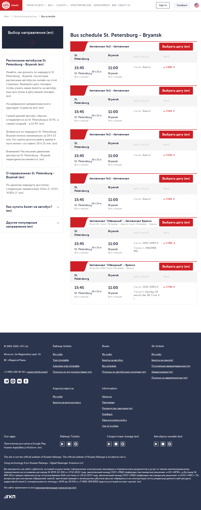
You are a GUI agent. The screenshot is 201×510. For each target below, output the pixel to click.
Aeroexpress (101, 5)
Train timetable (61, 360)
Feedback (182, 5)
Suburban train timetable (66, 366)
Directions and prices (25, 16)
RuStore (75, 444)
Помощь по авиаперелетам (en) (170, 377)
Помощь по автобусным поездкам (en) (124, 372)
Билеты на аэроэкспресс (67, 402)
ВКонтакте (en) (19, 381)
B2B (114, 5)
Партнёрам (108, 402)
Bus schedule (109, 366)
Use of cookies (110, 426)
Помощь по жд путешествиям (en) (72, 372)
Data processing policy (114, 420)
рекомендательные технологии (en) (56, 487)
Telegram (6, 381)
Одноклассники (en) (25, 381)
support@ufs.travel (37, 372)
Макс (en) (13, 381)
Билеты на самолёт (162, 360)
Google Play (62, 444)
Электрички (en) (80, 5)
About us (124, 5)
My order (58, 354)
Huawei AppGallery (69, 444)
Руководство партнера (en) (117, 408)
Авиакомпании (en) (162, 372)
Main (6, 16)
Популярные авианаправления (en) (171, 366)
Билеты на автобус (112, 360)
